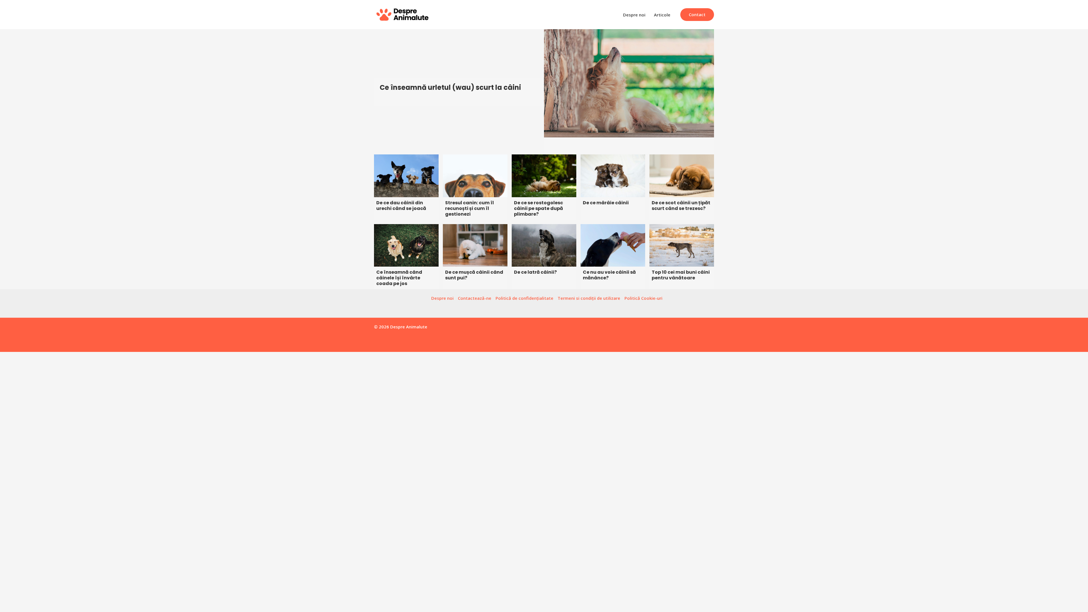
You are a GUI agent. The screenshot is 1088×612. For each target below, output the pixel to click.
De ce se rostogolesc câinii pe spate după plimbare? (538, 208)
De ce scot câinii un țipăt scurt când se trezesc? (681, 205)
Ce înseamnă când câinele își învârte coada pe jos (399, 278)
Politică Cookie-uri (643, 298)
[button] (697, 14)
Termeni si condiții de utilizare (589, 298)
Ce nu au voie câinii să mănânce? (609, 275)
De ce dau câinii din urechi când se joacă (401, 205)
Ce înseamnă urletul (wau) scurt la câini (450, 87)
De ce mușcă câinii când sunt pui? (474, 275)
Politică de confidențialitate (524, 298)
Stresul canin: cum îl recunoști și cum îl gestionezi (469, 208)
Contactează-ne (474, 298)
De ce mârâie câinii (606, 202)
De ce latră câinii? (535, 272)
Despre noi (634, 15)
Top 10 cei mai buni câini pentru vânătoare (681, 275)
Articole (662, 15)
